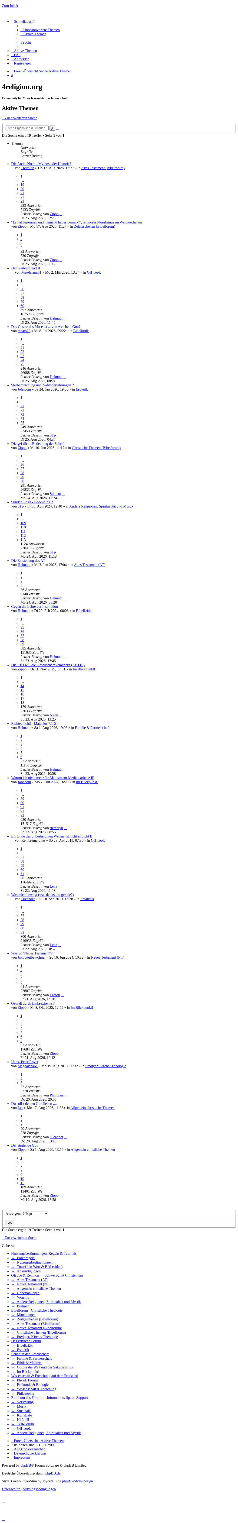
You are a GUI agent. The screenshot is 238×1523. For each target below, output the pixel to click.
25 (22, 364)
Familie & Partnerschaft (92, 728)
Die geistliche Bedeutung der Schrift (37, 444)
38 (22, 640)
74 (22, 418)
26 (22, 464)
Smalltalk (87, 899)
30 (22, 481)
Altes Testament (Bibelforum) (103, 168)
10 (22, 1179)
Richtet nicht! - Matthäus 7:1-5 (33, 723)
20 (22, 189)
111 (23, 531)
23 (22, 201)
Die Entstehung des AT (28, 561)
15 (22, 690)
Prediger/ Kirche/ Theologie (105, 1066)
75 (22, 423)
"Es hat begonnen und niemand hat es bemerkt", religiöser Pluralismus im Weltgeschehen (76, 222)
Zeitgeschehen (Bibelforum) (94, 226)
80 (22, 928)
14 (22, 686)
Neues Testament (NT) (107, 957)
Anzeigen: (14, 1214)
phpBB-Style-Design (77, 1481)
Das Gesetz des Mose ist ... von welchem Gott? (45, 327)
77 (22, 916)
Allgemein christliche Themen (92, 1108)
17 (22, 698)
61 (22, 874)
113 (23, 540)
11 (22, 1183)
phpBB (25, 1465)
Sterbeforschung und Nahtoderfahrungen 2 (42, 385)
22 (22, 197)
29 (22, 477)
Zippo (54, 214)
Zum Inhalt (10, 6)
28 (22, 473)
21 (22, 193)
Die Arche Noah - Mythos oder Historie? (41, 164)
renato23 (24, 331)
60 (22, 306)
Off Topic (94, 272)
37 (22, 636)
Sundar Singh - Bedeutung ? (32, 502)
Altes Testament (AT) (89, 565)
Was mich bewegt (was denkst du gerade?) (42, 895)
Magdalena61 (31, 272)
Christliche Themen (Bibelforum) (96, 448)
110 (23, 527)
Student (55, 494)
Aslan (54, 715)
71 (22, 406)
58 (22, 297)
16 (22, 694)
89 (22, 799)
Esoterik (82, 389)
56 (22, 289)
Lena (53, 886)
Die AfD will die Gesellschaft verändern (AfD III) (48, 665)
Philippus (56, 1095)
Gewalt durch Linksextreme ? (33, 1003)
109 (23, 523)
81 (22, 932)
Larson (55, 995)
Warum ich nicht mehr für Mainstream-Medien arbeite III (52, 778)
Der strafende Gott (24, 1145)
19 (22, 185)
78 (22, 920)
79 (22, 924)
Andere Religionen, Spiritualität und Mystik (101, 506)
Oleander (28, 899)
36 (22, 632)
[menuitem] (40, 30)
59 (22, 302)
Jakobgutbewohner (32, 957)
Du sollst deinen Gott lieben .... (34, 1104)
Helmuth (27, 168)
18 (22, 703)
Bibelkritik (81, 331)
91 (22, 807)
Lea (20, 1108)
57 (22, 293)
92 (22, 811)
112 (23, 535)
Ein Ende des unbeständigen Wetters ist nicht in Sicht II (51, 836)
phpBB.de (52, 1473)
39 (22, 644)
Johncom (24, 389)
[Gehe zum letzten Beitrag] (61, 214)
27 (22, 469)
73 (22, 414)
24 (22, 360)
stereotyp (56, 828)
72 (22, 410)
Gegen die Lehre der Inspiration (34, 606)
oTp (53, 435)
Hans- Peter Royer (24, 1062)
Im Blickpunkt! (84, 669)
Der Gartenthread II (25, 268)
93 (22, 815)
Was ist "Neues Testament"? (32, 953)
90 (22, 803)
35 (22, 627)
